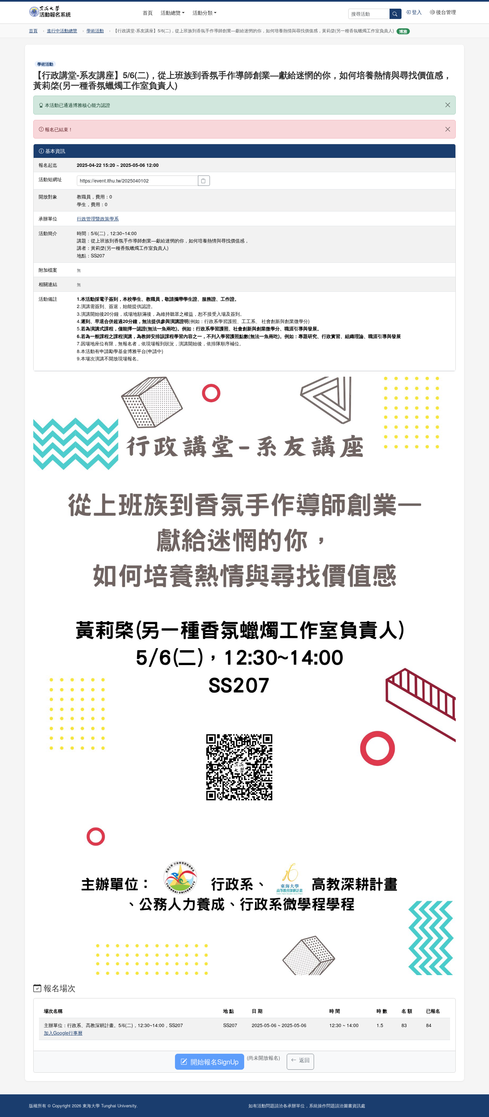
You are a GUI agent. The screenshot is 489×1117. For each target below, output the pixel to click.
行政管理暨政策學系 (98, 218)
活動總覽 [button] (171, 12)
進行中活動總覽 (62, 30)
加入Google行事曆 (63, 1032)
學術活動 (95, 30)
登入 (416, 11)
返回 (304, 1060)
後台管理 (445, 11)
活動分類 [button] (203, 12)
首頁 (148, 12)
